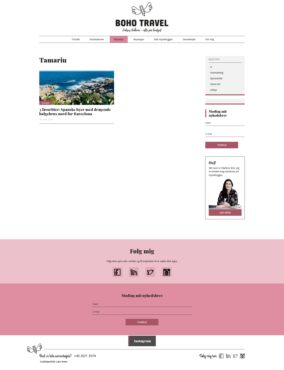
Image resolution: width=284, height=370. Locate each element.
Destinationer (97, 39)
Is (211, 66)
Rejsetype (138, 39)
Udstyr (213, 89)
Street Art (215, 84)
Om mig (209, 39)
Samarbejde (189, 39)
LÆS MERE (225, 212)
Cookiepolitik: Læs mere (53, 361)
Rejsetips (119, 39)
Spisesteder (216, 78)
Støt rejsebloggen (163, 39)
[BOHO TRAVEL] (142, 17)
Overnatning (216, 72)
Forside (76, 39)
